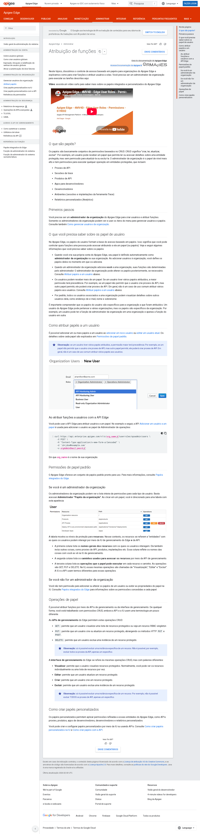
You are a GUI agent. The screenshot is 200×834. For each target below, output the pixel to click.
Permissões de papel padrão (112, 336)
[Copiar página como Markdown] (100, 51)
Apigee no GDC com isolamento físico (87, 3)
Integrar (121, 19)
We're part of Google (52, 790)
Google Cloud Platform (126, 816)
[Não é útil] (165, 44)
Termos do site (63, 828)
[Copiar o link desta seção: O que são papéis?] (79, 144)
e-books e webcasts (52, 804)
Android (79, 816)
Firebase (106, 816)
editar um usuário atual (148, 333)
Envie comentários (155, 52)
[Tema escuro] (162, 433)
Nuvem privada (52, 3)
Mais (114, 3)
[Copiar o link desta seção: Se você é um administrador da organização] (108, 487)
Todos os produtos (151, 816)
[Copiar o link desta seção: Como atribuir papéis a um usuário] (102, 325)
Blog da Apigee (154, 799)
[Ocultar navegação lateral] (35, 829)
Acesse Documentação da (126, 65)
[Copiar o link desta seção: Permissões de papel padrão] (93, 467)
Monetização (81, 19)
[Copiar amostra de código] (165, 433)
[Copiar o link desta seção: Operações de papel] (81, 600)
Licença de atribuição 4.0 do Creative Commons (144, 762)
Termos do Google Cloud (84, 828)
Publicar (46, 19)
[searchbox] (20, 28)
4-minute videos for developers (162, 794)
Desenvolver (27, 19)
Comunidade (101, 790)
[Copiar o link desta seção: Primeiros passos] (77, 210)
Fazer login (190, 3)
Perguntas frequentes (164, 19)
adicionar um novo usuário (119, 333)
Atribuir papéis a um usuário (78, 274)
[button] (19, 106)
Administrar (102, 19)
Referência (139, 19)
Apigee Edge (31, 3)
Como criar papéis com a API (88, 730)
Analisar (62, 19)
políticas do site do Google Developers (150, 765)
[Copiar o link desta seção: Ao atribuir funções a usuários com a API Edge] (111, 417)
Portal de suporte (103, 804)
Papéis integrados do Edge (76, 589)
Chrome (92, 816)
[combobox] (142, 3)
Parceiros (47, 799)
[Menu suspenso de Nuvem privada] (62, 3)
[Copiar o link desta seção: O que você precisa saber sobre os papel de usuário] (127, 234)
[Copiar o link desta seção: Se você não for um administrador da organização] (116, 580)
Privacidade (48, 828)
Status (98, 799)
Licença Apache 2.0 (97, 765)
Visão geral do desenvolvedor (161, 790)
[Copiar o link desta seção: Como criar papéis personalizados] (102, 710)
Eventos (46, 794)
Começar (8, 19)
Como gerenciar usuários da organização (88, 224)
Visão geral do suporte (105, 794)
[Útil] (160, 44)
